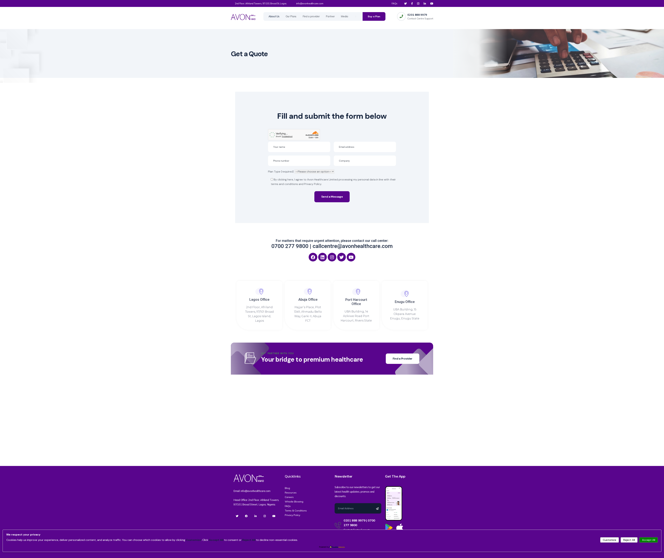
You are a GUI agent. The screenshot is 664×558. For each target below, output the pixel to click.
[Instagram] (332, 257)
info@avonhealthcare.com (309, 3)
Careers (289, 497)
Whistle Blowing (294, 501)
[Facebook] (313, 257)
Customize (609, 540)
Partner (330, 16)
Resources (291, 492)
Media (344, 16)
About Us (274, 16)
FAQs (394, 3)
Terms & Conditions (296, 510)
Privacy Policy (292, 515)
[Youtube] (351, 257)
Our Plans (291, 16)
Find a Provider (402, 358)
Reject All (629, 540)
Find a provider (311, 16)
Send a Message (332, 196)
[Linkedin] (322, 257)
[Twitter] (341, 257)
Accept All (648, 540)
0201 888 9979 (417, 14)
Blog (287, 488)
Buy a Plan (374, 16)
